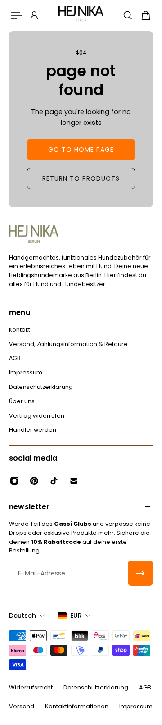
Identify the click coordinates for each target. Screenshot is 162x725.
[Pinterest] (34, 481)
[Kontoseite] (34, 15)
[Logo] (81, 15)
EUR (76, 615)
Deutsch (22, 615)
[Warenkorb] (146, 15)
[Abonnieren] (140, 573)
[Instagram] (14, 481)
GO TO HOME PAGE (81, 149)
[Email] (74, 481)
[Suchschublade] (128, 15)
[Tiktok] (54, 481)
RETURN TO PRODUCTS (81, 178)
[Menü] (16, 15)
